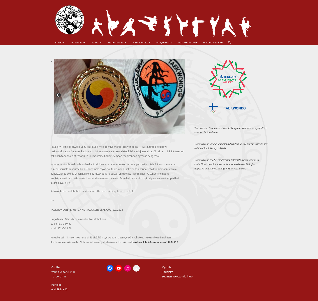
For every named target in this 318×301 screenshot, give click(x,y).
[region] (119, 96)
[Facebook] (110, 268)
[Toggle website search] (229, 42)
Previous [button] (58, 95)
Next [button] (180, 95)
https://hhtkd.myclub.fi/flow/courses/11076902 (150, 242)
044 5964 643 (59, 289)
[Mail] (136, 268)
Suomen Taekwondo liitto (177, 276)
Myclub (166, 267)
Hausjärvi (167, 272)
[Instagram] (127, 268)
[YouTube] (118, 268)
